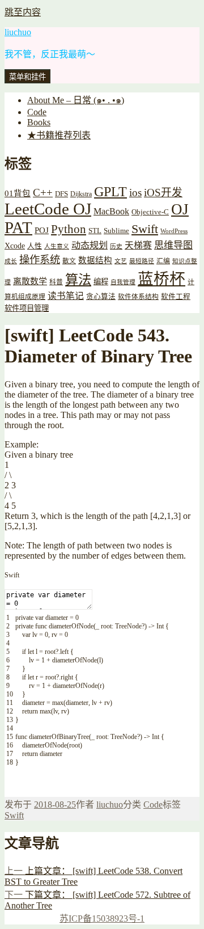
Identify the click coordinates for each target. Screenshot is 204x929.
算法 (78, 279)
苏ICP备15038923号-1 (102, 918)
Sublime (116, 230)
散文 (69, 261)
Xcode (15, 245)
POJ (42, 230)
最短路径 (141, 261)
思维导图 (173, 245)
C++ (43, 193)
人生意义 (56, 246)
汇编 (163, 261)
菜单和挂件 (27, 77)
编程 (101, 281)
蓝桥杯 (161, 279)
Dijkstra (81, 194)
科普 (56, 282)
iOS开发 (163, 193)
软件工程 (175, 297)
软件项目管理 (27, 308)
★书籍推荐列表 (59, 135)
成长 (11, 261)
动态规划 (89, 245)
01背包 (18, 193)
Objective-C (150, 212)
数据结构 (95, 260)
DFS (61, 194)
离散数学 (30, 281)
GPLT (110, 191)
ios (135, 193)
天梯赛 (138, 245)
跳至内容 (23, 12)
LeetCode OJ (48, 209)
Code (36, 112)
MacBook (111, 211)
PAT (18, 227)
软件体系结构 (138, 297)
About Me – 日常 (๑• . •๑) (75, 100)
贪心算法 (101, 297)
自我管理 (122, 282)
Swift (144, 229)
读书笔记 (66, 296)
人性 (34, 246)
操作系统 (39, 259)
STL (94, 230)
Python (68, 229)
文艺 (120, 261)
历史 (116, 246)
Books (38, 122)
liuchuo (18, 32)
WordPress (174, 231)
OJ (180, 209)
